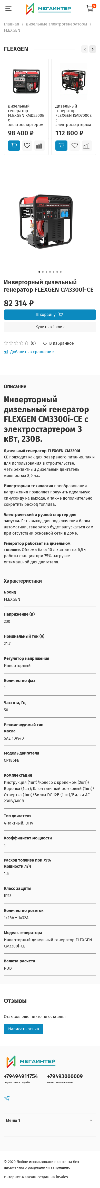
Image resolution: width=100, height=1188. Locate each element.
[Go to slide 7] (61, 272)
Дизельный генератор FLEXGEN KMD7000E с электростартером (73, 115)
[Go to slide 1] (39, 272)
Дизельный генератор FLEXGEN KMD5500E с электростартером (26, 115)
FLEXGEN (12, 30)
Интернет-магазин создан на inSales (36, 1177)
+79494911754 (21, 1076)
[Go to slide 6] (57, 272)
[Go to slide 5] (53, 272)
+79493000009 (65, 1076)
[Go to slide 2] (43, 272)
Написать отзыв (23, 1028)
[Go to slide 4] (50, 272)
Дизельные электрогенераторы (56, 24)
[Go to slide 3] (46, 272)
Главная (11, 24)
